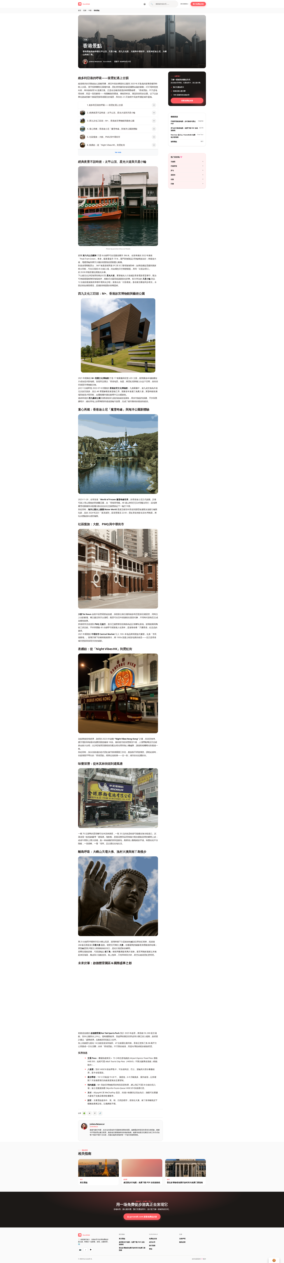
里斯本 (187, 175)
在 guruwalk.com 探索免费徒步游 (142, 1216)
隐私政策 (182, 1242)
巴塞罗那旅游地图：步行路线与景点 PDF (187, 122)
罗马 (187, 170)
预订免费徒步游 (198, 4)
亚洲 (84, 10)
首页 (79, 10)
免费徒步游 (153, 1239)
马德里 (187, 161)
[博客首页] (144, 4)
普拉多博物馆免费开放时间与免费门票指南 (132, 1249)
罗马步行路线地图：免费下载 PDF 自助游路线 (187, 129)
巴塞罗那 (187, 166)
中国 (90, 10)
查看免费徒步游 (187, 100)
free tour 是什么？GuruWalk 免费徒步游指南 (187, 136)
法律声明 (182, 1239)
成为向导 (152, 1242)
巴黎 (187, 184)
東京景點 (122, 1239)
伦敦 (187, 179)
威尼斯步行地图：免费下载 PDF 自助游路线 (132, 1243)
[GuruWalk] (84, 4)
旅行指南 (152, 1245)
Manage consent (274, 1260)
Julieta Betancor (97, 1124)
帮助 (150, 1249)
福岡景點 (187, 141)
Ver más (118, 152)
